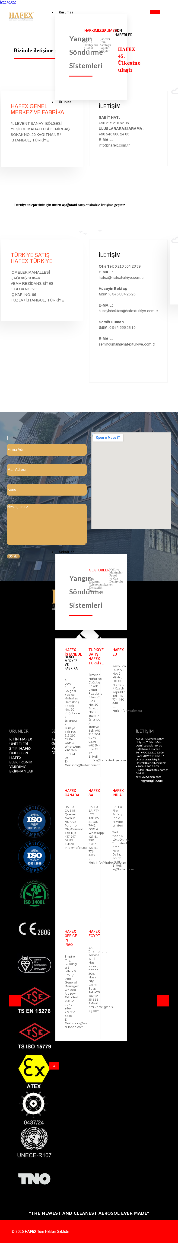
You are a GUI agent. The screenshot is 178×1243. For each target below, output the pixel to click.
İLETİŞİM (145, 731)
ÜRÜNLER (19, 731)
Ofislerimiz (68, 636)
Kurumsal (66, 12)
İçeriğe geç (8, 2)
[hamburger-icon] (155, 12)
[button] (15, 1000)
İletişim (65, 1051)
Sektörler (66, 552)
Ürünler (65, 102)
